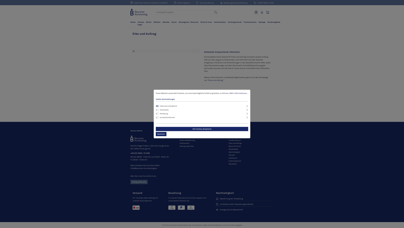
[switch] (157, 110)
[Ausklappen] (247, 105)
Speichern (161, 134)
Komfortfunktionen (167, 117)
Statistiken (164, 110)
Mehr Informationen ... (238, 93)
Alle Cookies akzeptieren (202, 129)
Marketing (164, 114)
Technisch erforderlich (168, 106)
